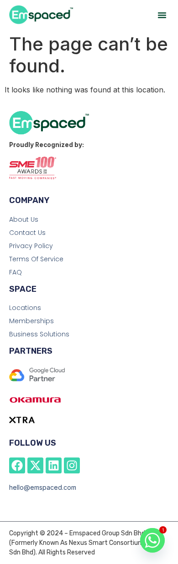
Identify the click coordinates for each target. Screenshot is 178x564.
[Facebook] (17, 465)
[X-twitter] (35, 465)
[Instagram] (72, 465)
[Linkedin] (54, 465)
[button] (162, 15)
